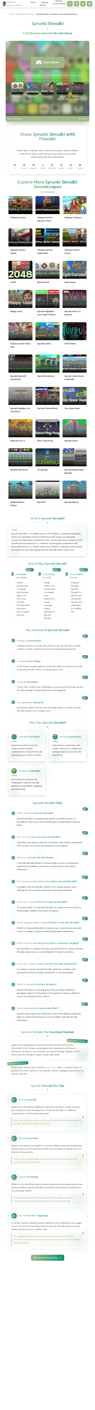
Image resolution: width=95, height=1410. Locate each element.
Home (33, 2)
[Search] (70, 3)
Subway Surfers (43, 3)
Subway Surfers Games (25, 14)
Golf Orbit (51, 1067)
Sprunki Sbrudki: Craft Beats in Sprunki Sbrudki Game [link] (57, 14)
